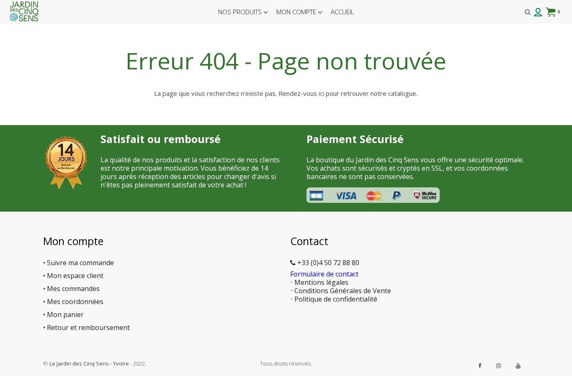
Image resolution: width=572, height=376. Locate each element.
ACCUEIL (342, 12)
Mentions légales (321, 282)
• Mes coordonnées (73, 301)
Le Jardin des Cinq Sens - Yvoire (89, 363)
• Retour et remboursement (86, 327)
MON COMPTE (297, 12)
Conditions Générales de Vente (342, 290)
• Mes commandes (71, 288)
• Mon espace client (73, 275)
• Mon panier (63, 314)
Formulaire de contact (324, 274)
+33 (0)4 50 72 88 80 (327, 262)
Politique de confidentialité (335, 299)
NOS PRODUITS (240, 12)
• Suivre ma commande (78, 262)
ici (321, 93)
